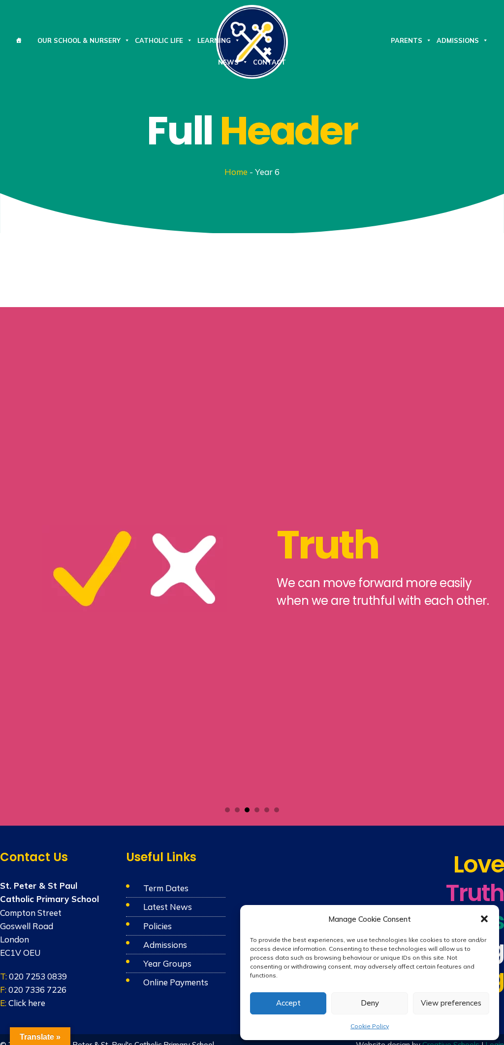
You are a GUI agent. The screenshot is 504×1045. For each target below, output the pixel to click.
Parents (406, 40)
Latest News (167, 907)
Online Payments (175, 982)
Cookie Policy (369, 1026)
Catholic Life (159, 40)
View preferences (451, 1003)
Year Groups (167, 963)
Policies (157, 926)
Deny (370, 1003)
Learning (214, 40)
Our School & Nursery (79, 40)
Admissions (458, 40)
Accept (288, 1003)
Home (236, 172)
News (228, 62)
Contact (269, 62)
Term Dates (166, 888)
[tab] (227, 809)
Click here (26, 1003)
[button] (484, 919)
